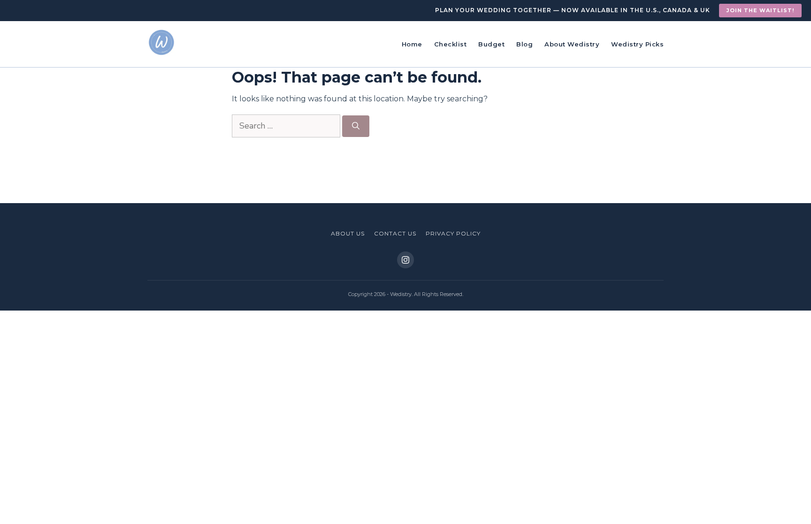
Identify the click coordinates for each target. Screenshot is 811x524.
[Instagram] (405, 259)
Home (412, 44)
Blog (524, 44)
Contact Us (395, 233)
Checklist (450, 44)
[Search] (355, 126)
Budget (491, 44)
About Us (348, 233)
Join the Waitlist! (760, 10)
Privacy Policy (453, 233)
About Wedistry (571, 44)
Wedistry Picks (637, 44)
